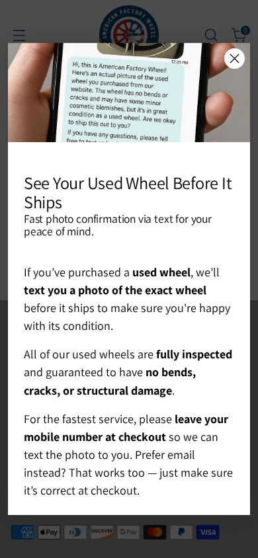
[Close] (234, 58)
